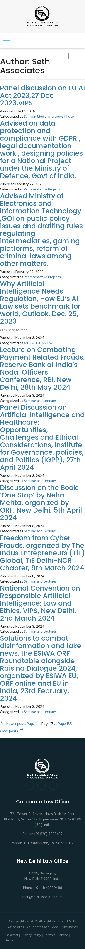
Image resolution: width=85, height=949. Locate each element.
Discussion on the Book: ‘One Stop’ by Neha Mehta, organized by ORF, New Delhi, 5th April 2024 (41, 502)
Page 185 (65, 724)
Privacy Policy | (32, 935)
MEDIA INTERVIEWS (39, 343)
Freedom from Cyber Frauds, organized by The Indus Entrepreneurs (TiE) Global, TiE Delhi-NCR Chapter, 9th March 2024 (42, 553)
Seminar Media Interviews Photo (49, 116)
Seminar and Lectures (40, 401)
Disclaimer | (11, 935)
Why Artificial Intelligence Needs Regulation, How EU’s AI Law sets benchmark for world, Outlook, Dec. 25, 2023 (40, 302)
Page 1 (32, 724)
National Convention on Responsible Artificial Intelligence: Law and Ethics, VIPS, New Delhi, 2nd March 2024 (40, 603)
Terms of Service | (57, 935)
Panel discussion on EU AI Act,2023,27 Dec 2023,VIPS (42, 95)
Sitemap (9, 940)
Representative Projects (42, 189)
